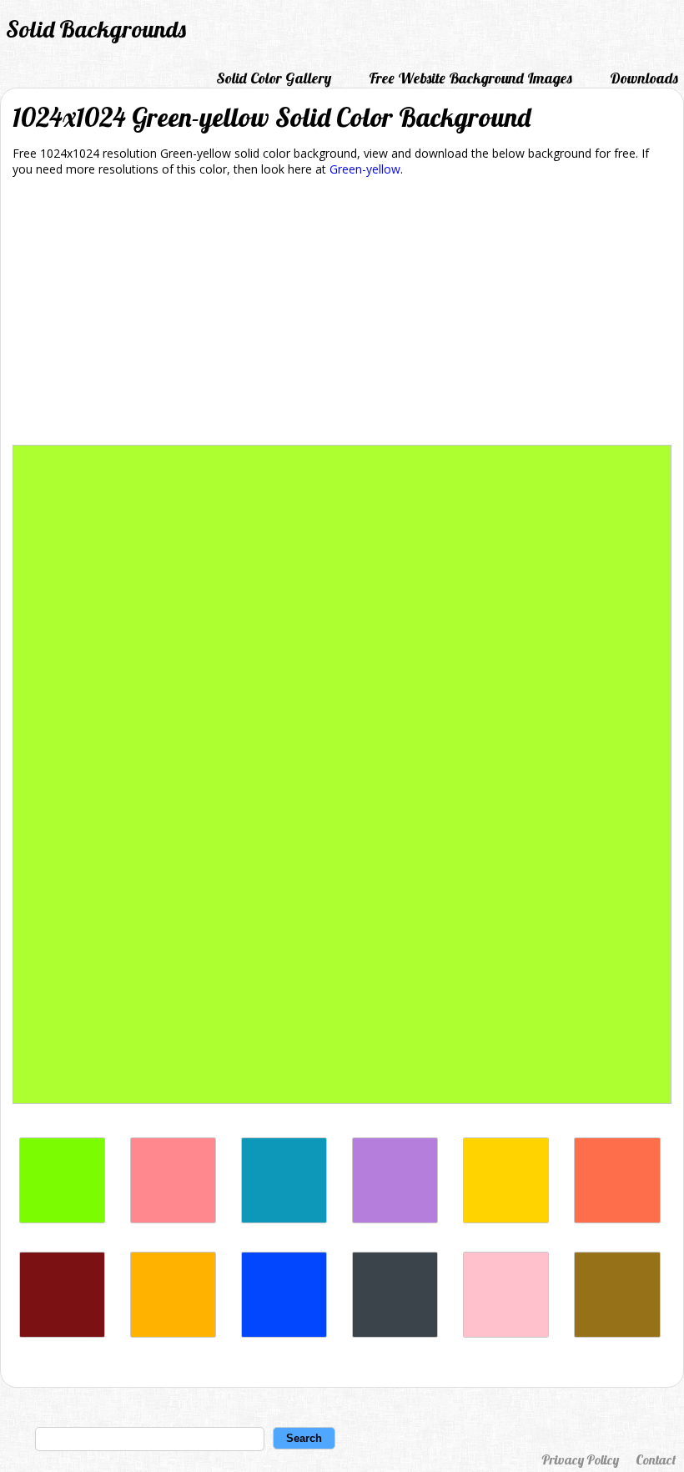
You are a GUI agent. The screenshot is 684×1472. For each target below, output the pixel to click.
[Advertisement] (342, 314)
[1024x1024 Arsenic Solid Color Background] (395, 1333)
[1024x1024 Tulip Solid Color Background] (173, 1219)
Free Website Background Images (470, 78)
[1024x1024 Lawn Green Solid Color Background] (62, 1219)
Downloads (644, 78)
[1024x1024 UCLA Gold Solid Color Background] (173, 1333)
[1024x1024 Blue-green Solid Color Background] (284, 1219)
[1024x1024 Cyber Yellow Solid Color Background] (506, 1219)
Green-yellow (364, 169)
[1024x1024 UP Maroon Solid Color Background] (62, 1333)
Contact (656, 1459)
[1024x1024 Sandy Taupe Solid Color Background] (617, 1333)
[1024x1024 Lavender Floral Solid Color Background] (395, 1219)
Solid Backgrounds (96, 28)
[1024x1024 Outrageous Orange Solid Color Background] (617, 1219)
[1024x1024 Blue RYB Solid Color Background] (284, 1333)
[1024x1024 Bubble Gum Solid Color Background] (506, 1333)
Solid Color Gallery (273, 78)
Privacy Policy (580, 1459)
